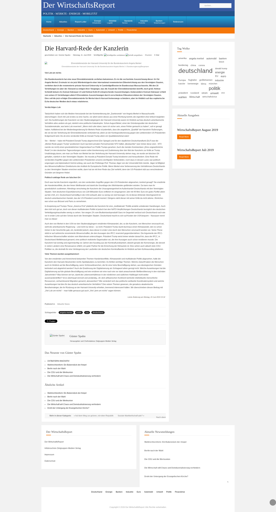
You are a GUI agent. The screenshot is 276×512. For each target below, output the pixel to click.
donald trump (221, 68)
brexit (221, 62)
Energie (96, 22)
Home (48, 22)
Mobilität (111, 22)
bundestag (183, 65)
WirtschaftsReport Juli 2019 (195, 150)
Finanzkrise (132, 30)
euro (223, 76)
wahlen (182, 97)
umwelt (214, 93)
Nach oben (161, 417)
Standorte (127, 22)
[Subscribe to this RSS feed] (228, 481)
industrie (219, 80)
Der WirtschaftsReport (54, 442)
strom (205, 93)
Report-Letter (80, 22)
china (193, 65)
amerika (182, 58)
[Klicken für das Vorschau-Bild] (105, 63)
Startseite (47, 36)
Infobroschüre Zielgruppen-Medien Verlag (63, 448)
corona (202, 65)
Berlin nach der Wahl (56, 368)
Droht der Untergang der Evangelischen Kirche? (68, 408)
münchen (213, 84)
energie (220, 72)
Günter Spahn (64, 55)
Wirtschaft (194, 97)
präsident (183, 93)
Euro (90, 30)
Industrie (143, 22)
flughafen (192, 80)
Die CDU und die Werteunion (60, 372)
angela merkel (66, 312)
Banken (159, 22)
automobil (211, 58)
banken (223, 58)
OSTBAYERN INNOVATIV (58, 361)
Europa (182, 80)
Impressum (49, 454)
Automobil (100, 30)
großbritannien (205, 80)
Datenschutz (50, 461)
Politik (120, 30)
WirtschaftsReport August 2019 (197, 130)
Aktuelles (63, 22)
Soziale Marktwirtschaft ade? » (131, 416)
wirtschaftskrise (209, 97)
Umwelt (111, 30)
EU (216, 76)
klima (203, 83)
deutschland (98, 312)
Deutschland (48, 30)
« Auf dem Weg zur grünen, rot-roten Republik (94, 416)
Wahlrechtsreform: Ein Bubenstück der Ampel (67, 365)
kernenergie (193, 83)
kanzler (181, 83)
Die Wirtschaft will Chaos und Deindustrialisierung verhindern (74, 376)
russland (194, 93)
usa (87, 312)
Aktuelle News (63, 304)
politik (78, 312)
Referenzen (178, 22)
